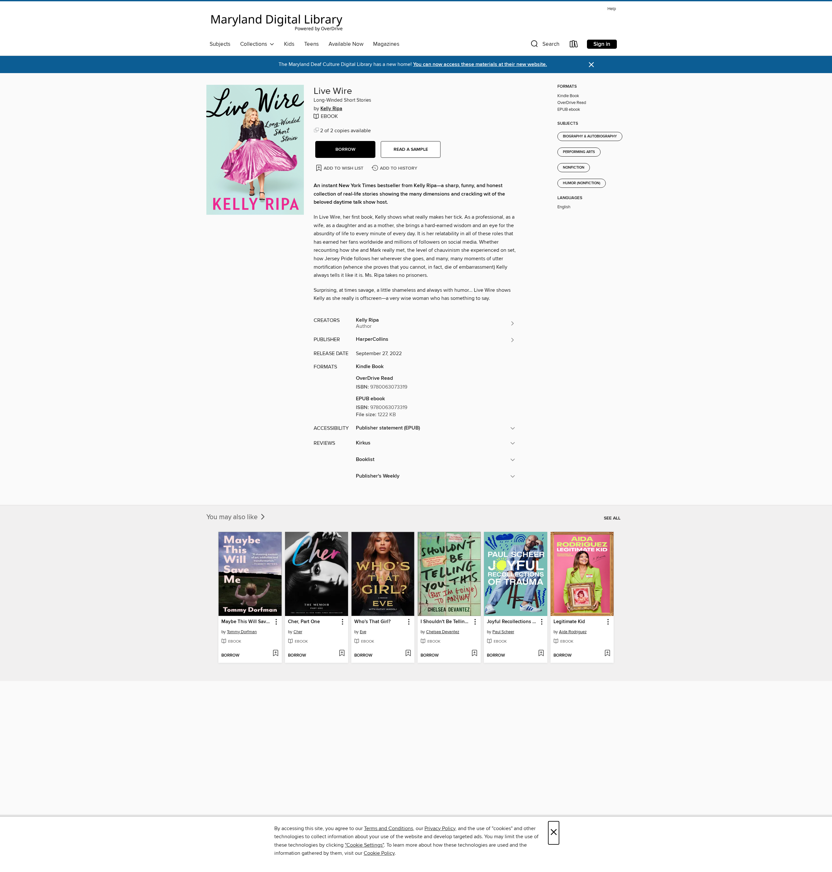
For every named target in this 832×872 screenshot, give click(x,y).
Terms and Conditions (388, 828)
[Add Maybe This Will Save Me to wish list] (275, 653)
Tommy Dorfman (242, 632)
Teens (311, 44)
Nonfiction (573, 167)
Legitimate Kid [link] (569, 622)
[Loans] (574, 45)
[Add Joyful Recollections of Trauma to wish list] (541, 653)
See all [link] (612, 518)
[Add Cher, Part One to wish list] (342, 653)
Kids (289, 44)
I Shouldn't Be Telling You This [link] (446, 622)
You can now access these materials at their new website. (480, 64)
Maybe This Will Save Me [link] (246, 622)
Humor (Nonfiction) (581, 183)
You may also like (232, 517)
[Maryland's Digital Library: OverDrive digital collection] (277, 20)
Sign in (601, 44)
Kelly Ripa (331, 109)
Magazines (386, 44)
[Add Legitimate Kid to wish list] (607, 653)
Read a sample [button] (411, 149)
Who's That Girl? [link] (372, 622)
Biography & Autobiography (590, 136)
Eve (363, 632)
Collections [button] (255, 44)
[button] (544, 45)
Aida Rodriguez (573, 632)
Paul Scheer (503, 632)
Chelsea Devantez (442, 632)
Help (611, 8)
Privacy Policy (439, 828)
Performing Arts (579, 152)
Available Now (346, 44)
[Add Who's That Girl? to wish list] (408, 653)
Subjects (220, 44)
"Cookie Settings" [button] (364, 845)
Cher (297, 632)
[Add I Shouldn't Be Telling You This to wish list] (474, 653)
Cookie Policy (379, 853)
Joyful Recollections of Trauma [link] (512, 622)
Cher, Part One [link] (304, 622)
